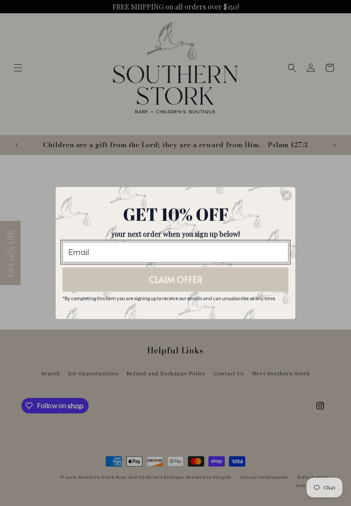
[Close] (287, 195)
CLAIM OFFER (175, 280)
